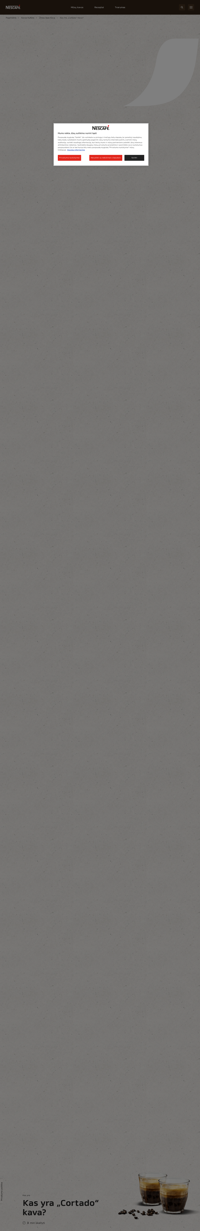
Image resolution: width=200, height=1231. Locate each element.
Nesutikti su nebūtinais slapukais (106, 158)
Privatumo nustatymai (69, 158)
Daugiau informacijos (76, 150)
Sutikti (134, 158)
